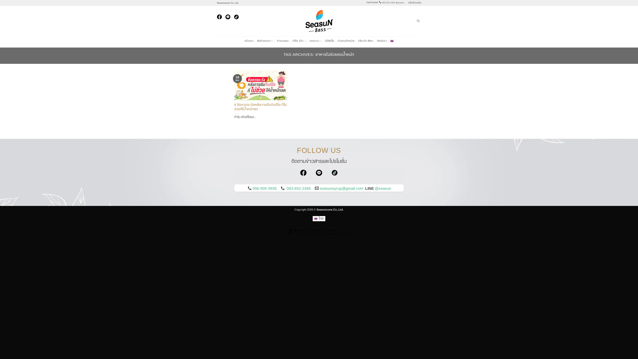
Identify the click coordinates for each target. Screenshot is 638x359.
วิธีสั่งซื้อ (329, 41)
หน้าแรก (249, 41)
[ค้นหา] (418, 20)
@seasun (400, 3)
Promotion (283, 41)
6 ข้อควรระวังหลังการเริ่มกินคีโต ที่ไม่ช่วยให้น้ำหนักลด (260, 107)
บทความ (314, 41)
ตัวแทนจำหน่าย (346, 41)
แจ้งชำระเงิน (414, 2)
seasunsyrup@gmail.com (341, 188)
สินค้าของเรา (264, 41)
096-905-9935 (265, 188)
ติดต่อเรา (382, 41)
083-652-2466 (388, 3)
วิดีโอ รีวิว (298, 41)
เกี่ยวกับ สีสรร (365, 41)
